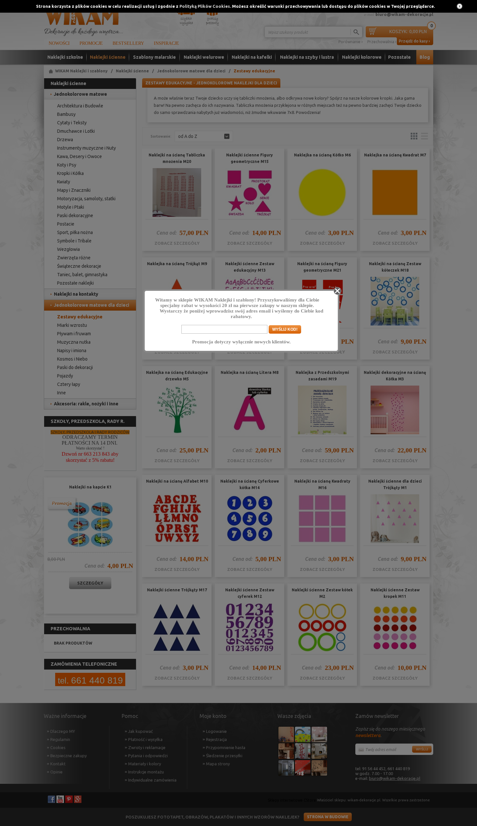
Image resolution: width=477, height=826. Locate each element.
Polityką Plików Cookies (204, 6)
